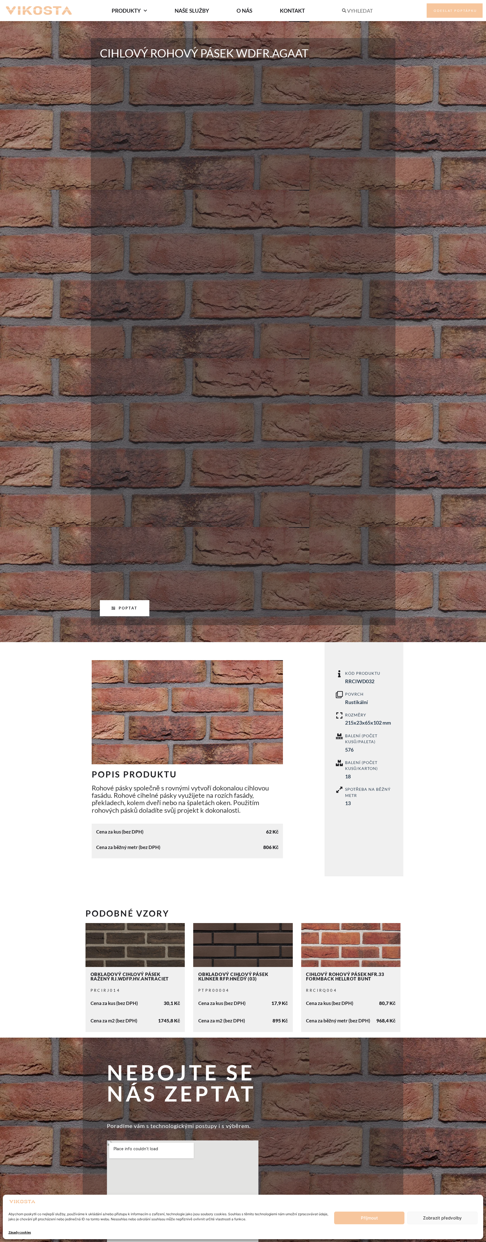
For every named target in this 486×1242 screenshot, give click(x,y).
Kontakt (292, 10)
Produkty (126, 10)
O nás (244, 10)
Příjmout (369, 1218)
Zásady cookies (19, 1232)
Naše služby (192, 10)
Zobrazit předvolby (442, 1218)
